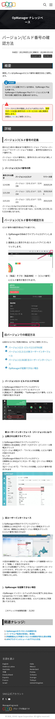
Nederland (34, 669)
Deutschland (8, 674)
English (5, 664)
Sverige (33, 677)
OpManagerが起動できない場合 (23, 368)
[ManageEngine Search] (45, 5)
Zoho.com (9, 4)
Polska (32, 672)
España (6, 677)
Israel (5, 683)
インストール (36, 56)
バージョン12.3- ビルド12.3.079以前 (25, 347)
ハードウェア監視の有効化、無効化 (20, 633)
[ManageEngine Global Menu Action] (50, 5)
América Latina (9, 666)
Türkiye (33, 680)
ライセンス (48, 56)
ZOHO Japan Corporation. (23, 716)
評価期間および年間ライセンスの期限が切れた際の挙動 (28, 636)
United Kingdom (36, 683)
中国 (4, 672)
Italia (32, 664)
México (33, 666)
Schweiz (33, 674)
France (5, 680)
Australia (6, 669)
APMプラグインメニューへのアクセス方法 (23, 639)
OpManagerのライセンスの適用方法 (21, 631)
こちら (13, 116)
